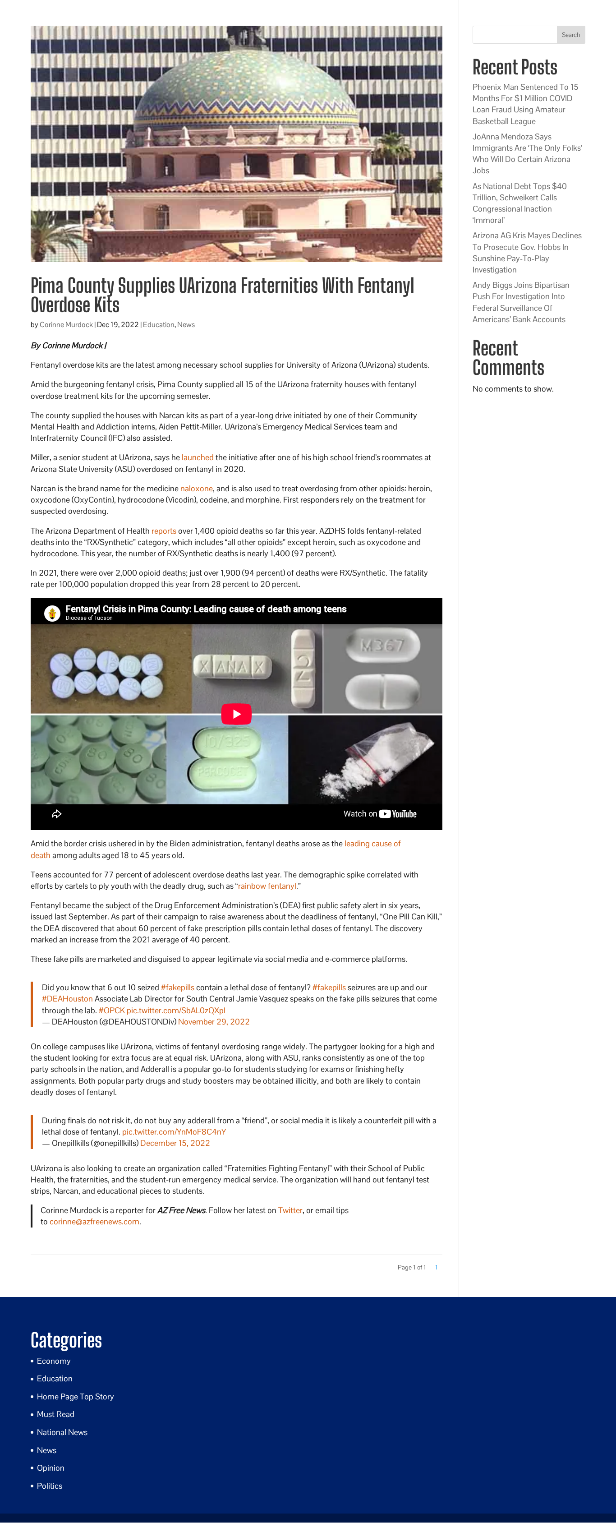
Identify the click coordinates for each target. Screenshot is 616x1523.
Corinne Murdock (66, 324)
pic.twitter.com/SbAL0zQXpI (176, 1010)
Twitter (290, 1210)
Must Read (55, 1414)
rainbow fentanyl (267, 886)
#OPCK (112, 1010)
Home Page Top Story (75, 1396)
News (186, 324)
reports (164, 531)
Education (159, 324)
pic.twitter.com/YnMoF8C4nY (174, 1131)
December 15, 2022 (175, 1143)
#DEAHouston (67, 998)
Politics (49, 1486)
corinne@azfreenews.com (94, 1221)
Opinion (50, 1468)
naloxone (196, 488)
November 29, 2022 (214, 1021)
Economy (54, 1361)
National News (62, 1432)
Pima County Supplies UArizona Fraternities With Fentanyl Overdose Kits (222, 295)
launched (198, 457)
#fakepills (177, 987)
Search (571, 35)
